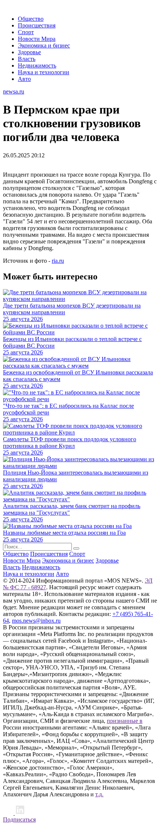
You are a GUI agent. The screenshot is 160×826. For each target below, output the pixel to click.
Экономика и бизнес (44, 45)
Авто (24, 79)
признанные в (125, 721)
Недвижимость (37, 65)
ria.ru (58, 261)
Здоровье (29, 52)
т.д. (99, 794)
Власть (26, 59)
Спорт (26, 32)
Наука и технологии (43, 72)
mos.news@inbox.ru (36, 620)
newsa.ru (13, 91)
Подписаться (19, 819)
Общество (31, 19)
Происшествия (36, 25)
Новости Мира (36, 39)
